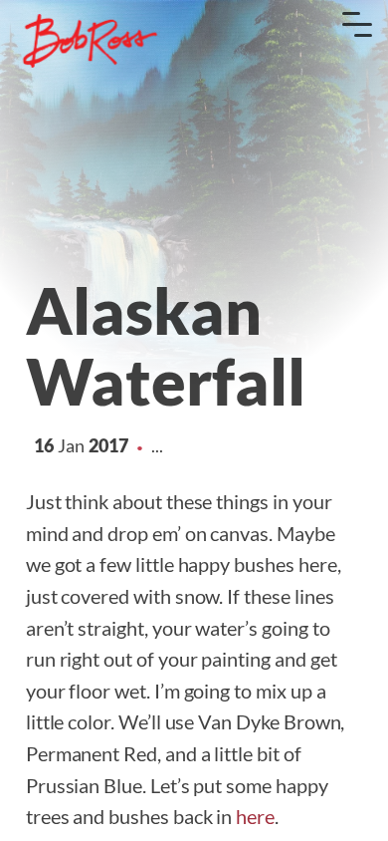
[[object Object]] (89, 40)
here (255, 816)
